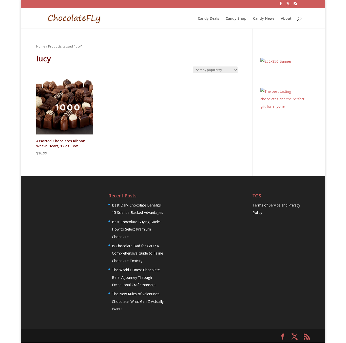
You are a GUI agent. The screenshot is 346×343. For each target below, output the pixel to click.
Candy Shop (236, 19)
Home (40, 46)
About (286, 19)
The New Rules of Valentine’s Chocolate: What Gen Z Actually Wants (138, 301)
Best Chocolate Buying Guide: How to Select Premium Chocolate (136, 229)
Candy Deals (208, 19)
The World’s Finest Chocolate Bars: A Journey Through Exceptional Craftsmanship (136, 277)
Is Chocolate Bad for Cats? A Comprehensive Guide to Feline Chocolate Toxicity (137, 253)
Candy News (263, 19)
